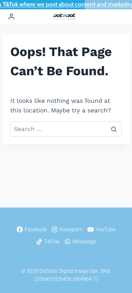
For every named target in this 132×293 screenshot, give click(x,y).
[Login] (11, 16)
